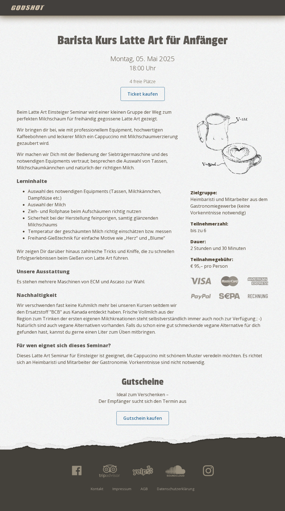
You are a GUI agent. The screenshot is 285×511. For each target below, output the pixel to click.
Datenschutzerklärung (175, 488)
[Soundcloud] (175, 470)
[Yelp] (142, 470)
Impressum (121, 488)
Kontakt (97, 488)
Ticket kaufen (142, 94)
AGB (144, 488)
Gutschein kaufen (142, 418)
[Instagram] (208, 470)
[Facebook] (76, 470)
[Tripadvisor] (109, 470)
